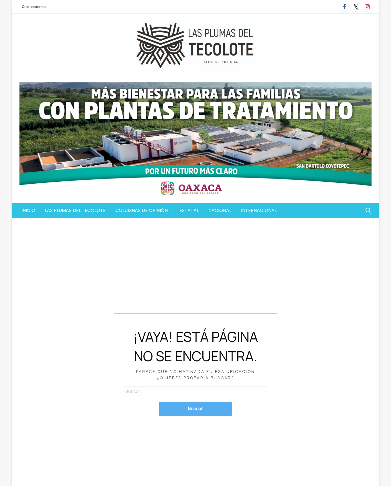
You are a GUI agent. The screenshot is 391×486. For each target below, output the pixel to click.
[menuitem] (28, 210)
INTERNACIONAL (259, 210)
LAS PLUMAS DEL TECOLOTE (75, 210)
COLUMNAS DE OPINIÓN (141, 210)
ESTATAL (189, 210)
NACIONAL (219, 210)
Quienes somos (34, 6)
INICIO (28, 210)
